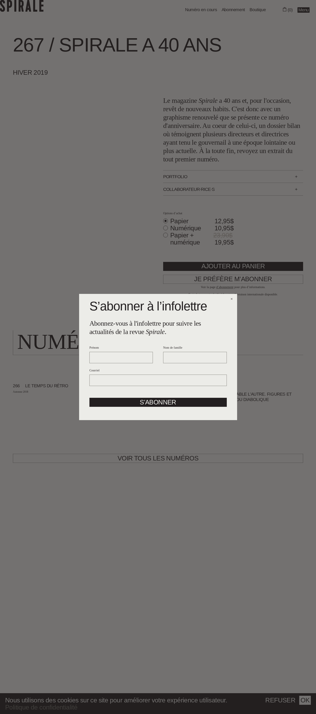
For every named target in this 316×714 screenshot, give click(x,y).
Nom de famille (172, 347)
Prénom (94, 347)
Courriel (94, 370)
